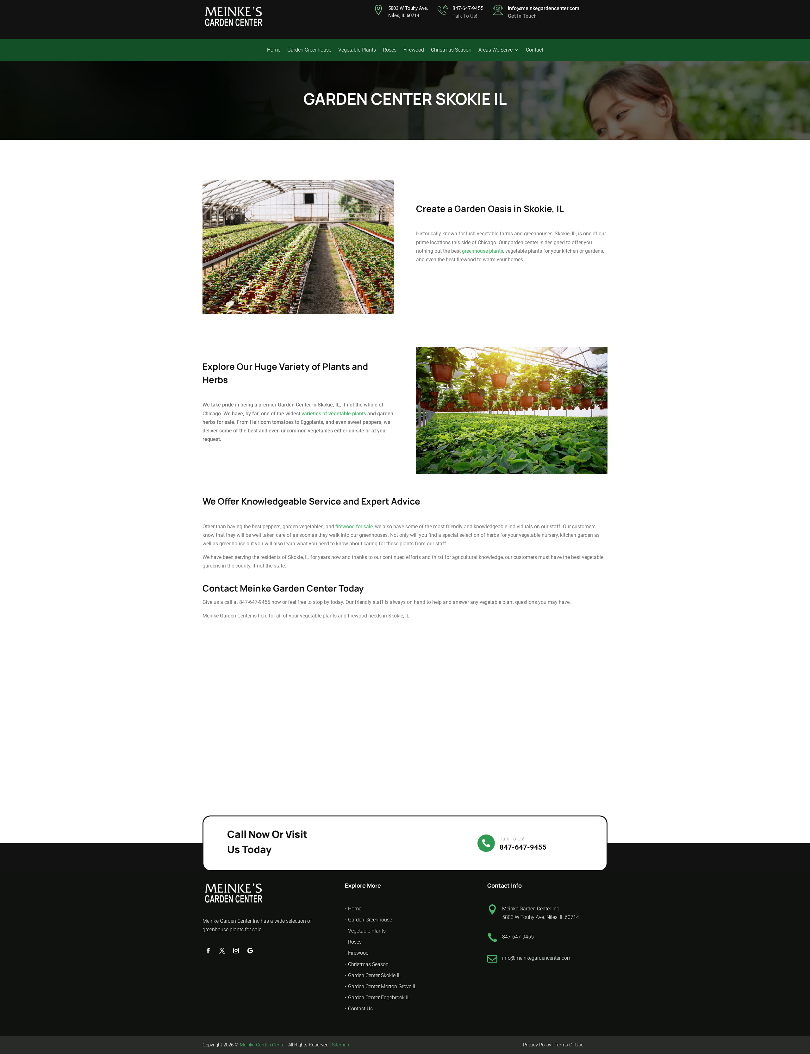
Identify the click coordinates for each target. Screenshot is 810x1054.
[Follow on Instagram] (236, 950)
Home (273, 50)
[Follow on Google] (250, 950)
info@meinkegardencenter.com (543, 8)
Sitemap (340, 1045)
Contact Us (360, 1009)
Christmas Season (451, 50)
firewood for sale (354, 527)
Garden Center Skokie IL (374, 975)
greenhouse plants (482, 251)
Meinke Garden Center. (263, 1045)
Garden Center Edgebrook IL (379, 998)
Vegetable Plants (357, 50)
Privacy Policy (537, 1045)
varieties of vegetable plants (334, 414)
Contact (534, 50)
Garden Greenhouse (309, 50)
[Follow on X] (222, 950)
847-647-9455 (467, 8)
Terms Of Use (569, 1045)
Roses (389, 50)
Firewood (413, 50)
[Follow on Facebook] (208, 950)
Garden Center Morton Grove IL (382, 986)
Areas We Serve (495, 50)
